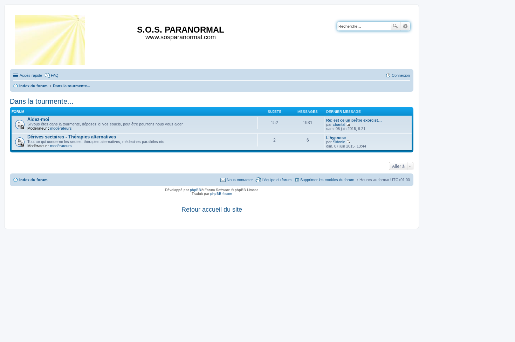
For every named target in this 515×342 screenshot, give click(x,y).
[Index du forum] (51, 39)
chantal (339, 124)
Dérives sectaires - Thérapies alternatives (71, 136)
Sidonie (339, 142)
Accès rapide (31, 75)
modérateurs (61, 128)
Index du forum (33, 180)
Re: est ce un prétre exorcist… (354, 120)
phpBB (195, 190)
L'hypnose (336, 138)
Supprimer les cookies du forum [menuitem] (327, 180)
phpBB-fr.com (221, 194)
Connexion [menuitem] (401, 75)
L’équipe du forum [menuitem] (276, 180)
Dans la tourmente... (42, 101)
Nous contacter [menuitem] (240, 180)
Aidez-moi (38, 119)
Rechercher (395, 26)
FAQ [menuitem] (55, 75)
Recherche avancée (405, 26)
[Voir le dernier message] (348, 124)
